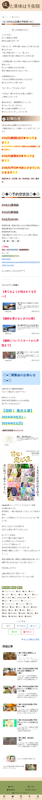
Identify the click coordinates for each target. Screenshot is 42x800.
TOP (12, 787)
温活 (11, 610)
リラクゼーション (9, 604)
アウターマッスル (9, 591)
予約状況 (6, 587)
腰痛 (5, 613)
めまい (6, 601)
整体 (5, 610)
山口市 (27, 607)
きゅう (32, 591)
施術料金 (12, 790)
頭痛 (21, 616)
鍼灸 (5, 616)
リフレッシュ (27, 601)
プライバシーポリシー (22, 793)
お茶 (25, 591)
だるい (15, 594)
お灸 (19, 591)
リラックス (21, 604)
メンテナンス (15, 601)
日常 (20, 587)
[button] (36, 467)
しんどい (6, 594)
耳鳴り (23, 610)
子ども (20, 607)
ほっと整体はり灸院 (20, 597)
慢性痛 (35, 607)
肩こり (31, 610)
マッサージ (33, 597)
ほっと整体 (7, 597)
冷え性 (6, 607)
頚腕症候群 (13, 616)
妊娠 (13, 607)
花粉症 (31, 613)
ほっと (36, 594)
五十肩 (30, 604)
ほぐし (29, 594)
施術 (14, 587)
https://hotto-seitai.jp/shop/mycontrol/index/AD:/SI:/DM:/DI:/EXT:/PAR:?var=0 (21, 262)
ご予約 (31, 787)
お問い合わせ (32, 790)
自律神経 (23, 613)
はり (21, 594)
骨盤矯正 (29, 616)
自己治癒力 (13, 613)
